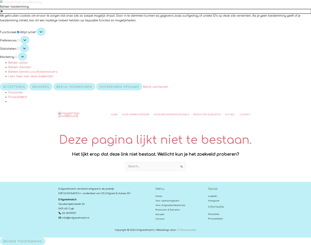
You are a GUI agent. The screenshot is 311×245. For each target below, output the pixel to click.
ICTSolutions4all (186, 230)
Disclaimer (15, 92)
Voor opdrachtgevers (167, 201)
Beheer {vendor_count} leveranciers (32, 71)
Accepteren (14, 86)
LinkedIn (212, 196)
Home (159, 196)
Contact (160, 219)
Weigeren (40, 86)
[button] (155, 11)
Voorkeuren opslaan (119, 86)
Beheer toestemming (22, 241)
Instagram (213, 201)
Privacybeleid (17, 97)
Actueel (160, 214)
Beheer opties (18, 62)
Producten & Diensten (168, 210)
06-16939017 (69, 213)
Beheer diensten (19, 67)
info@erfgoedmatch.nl (75, 218)
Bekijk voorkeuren (74, 86)
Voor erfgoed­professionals (170, 205)
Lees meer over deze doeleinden (30, 76)
